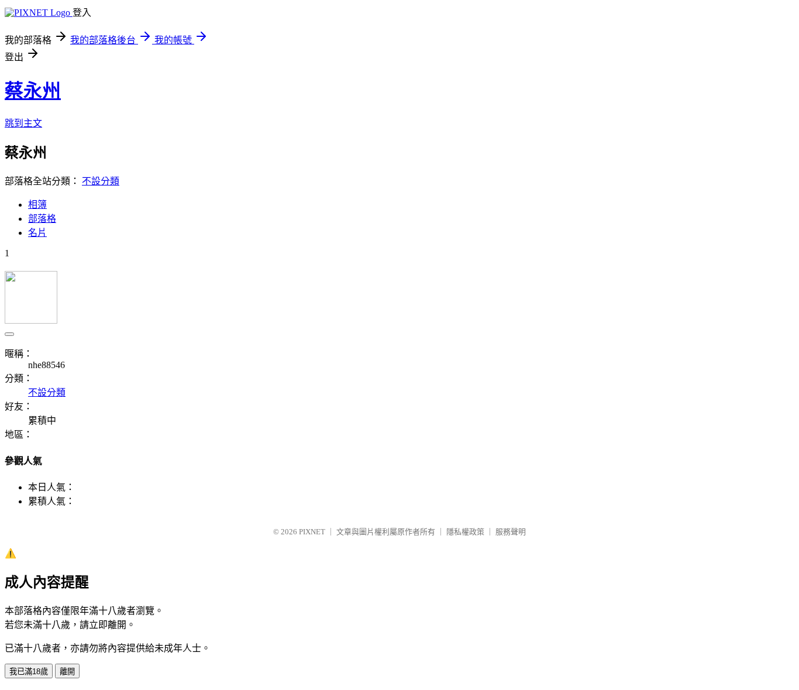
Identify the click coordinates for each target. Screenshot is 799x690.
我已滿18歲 (28, 671)
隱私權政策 (465, 531)
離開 (67, 671)
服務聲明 (510, 531)
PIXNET (312, 531)
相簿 (37, 205)
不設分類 (100, 181)
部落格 (42, 219)
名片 (37, 233)
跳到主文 (23, 123)
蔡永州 (33, 90)
